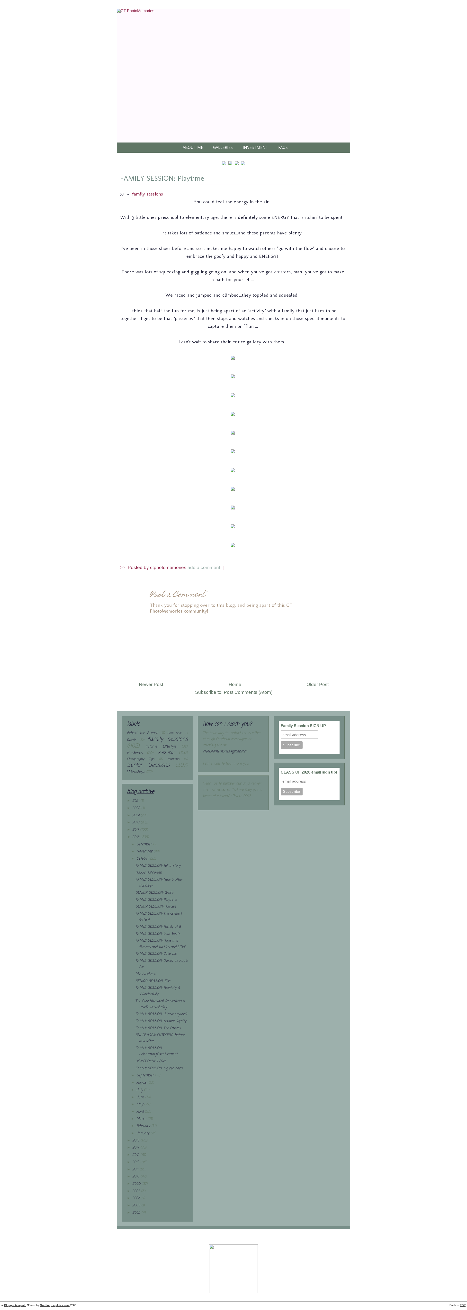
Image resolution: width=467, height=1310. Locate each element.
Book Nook (174, 733)
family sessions (147, 194)
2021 (136, 800)
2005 (136, 1205)
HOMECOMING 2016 (150, 1061)
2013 (136, 1155)
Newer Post (151, 684)
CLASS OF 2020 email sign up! (309, 772)
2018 (136, 822)
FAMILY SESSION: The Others (158, 1028)
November (144, 851)
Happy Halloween (148, 872)
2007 (136, 1191)
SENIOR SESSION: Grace (154, 892)
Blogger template (15, 1305)
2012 (136, 1162)
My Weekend (145, 974)
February (143, 1126)
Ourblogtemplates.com (55, 1305)
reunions (173, 759)
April (140, 1111)
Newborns (135, 753)
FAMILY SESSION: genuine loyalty (160, 1021)
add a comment (204, 567)
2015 (136, 1140)
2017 (136, 829)
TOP (463, 1305)
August (142, 1082)
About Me (193, 147)
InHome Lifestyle (160, 746)
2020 (136, 808)
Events (131, 740)
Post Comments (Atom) (248, 692)
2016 (136, 837)
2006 (137, 1198)
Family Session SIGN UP (303, 726)
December (144, 844)
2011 (135, 1169)
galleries (223, 147)
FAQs (283, 147)
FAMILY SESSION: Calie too (156, 953)
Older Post (317, 684)
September (145, 1075)
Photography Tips (140, 759)
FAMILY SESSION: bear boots (157, 933)
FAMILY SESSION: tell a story (157, 865)
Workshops (136, 772)
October (143, 858)
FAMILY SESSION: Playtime (162, 178)
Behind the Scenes (142, 733)
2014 (136, 1147)
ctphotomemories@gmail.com (225, 751)
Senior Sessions (148, 765)
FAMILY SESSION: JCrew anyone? (161, 1014)
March (141, 1119)
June (140, 1097)
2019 (136, 815)
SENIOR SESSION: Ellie (152, 981)
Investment (255, 147)
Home (235, 684)
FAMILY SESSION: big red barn (158, 1068)
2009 (137, 1183)
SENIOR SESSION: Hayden (155, 906)
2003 (136, 1212)
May (140, 1104)
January (143, 1133)
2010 (136, 1176)
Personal (166, 753)
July (140, 1090)
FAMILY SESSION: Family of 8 (158, 926)
